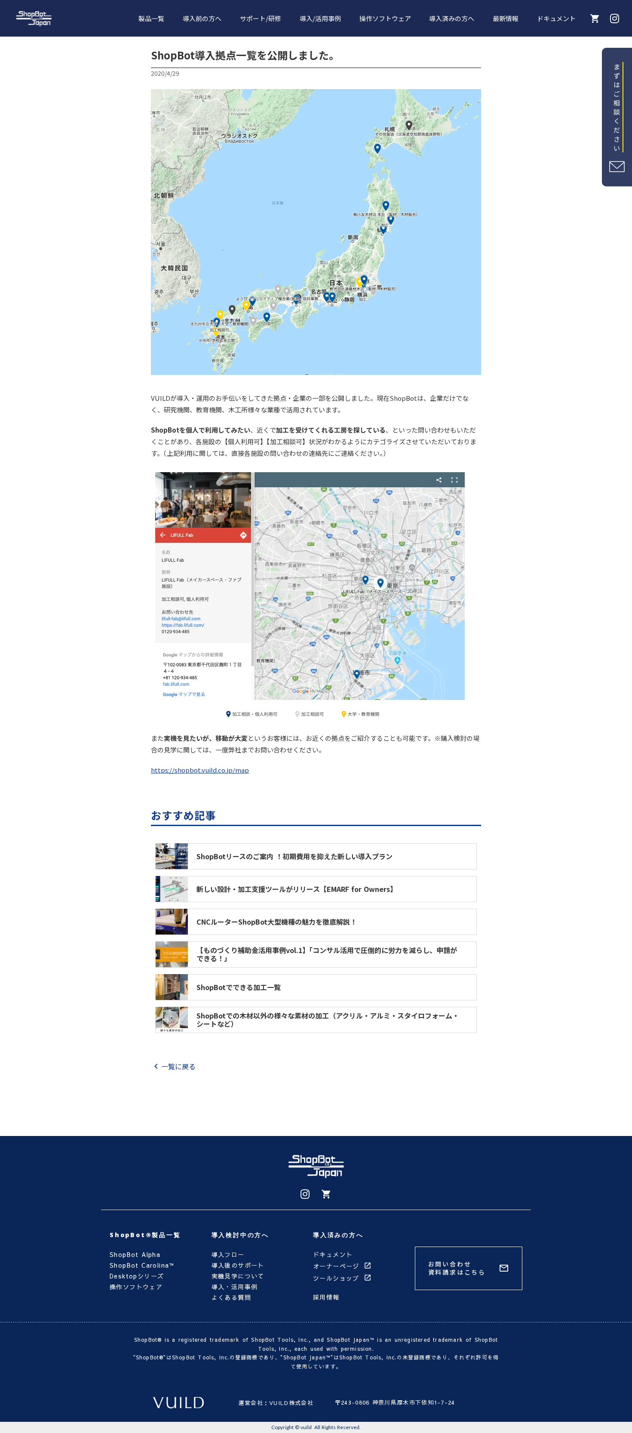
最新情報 (505, 18)
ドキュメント (556, 18)
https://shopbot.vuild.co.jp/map (200, 769)
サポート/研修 (260, 18)
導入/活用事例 (320, 18)
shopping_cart (326, 1194)
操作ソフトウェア (385, 18)
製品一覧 (151, 18)
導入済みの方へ (451, 18)
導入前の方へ (202, 18)
